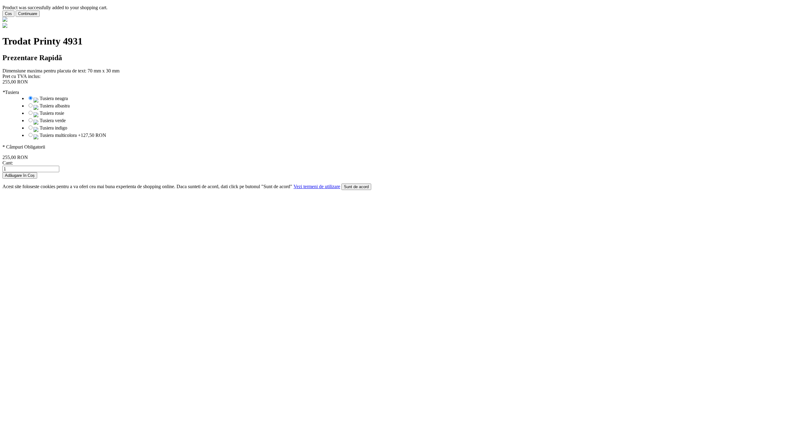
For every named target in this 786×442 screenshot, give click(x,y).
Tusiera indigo (53, 127)
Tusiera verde (53, 120)
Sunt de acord (356, 186)
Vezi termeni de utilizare (317, 186)
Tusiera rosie (52, 113)
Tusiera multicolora (73, 135)
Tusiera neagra (54, 98)
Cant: (7, 162)
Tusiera (10, 92)
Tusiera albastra (55, 105)
